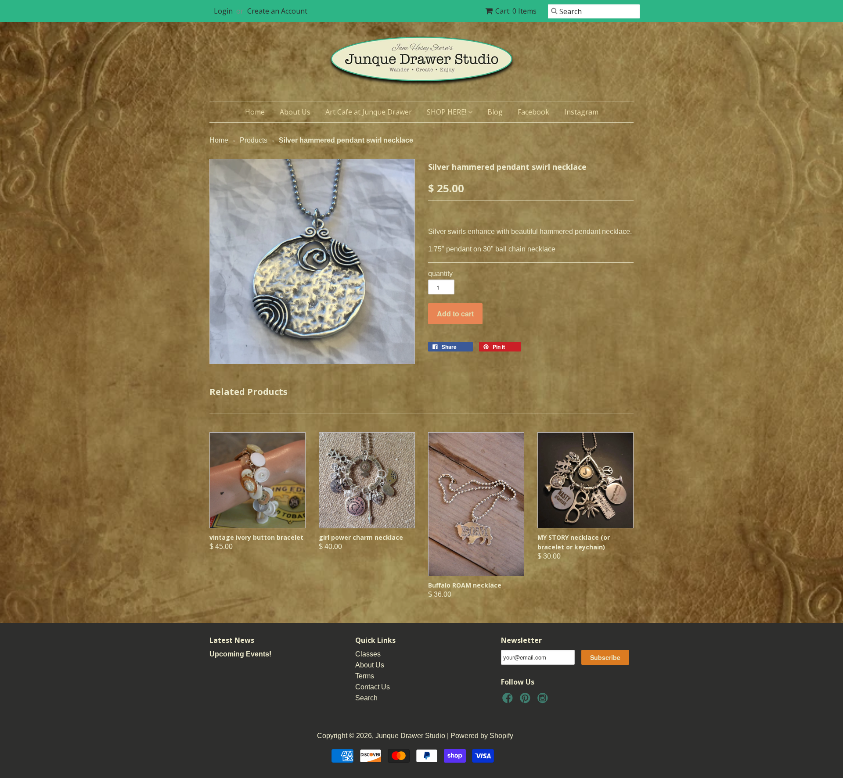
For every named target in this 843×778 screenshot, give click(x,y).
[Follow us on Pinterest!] (526, 700)
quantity (440, 273)
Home (255, 112)
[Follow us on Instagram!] (544, 700)
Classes (368, 654)
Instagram (581, 112)
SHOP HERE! (447, 112)
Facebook (533, 112)
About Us (295, 112)
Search (366, 698)
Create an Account (277, 11)
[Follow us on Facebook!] (508, 700)
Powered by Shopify (481, 735)
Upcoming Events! (240, 654)
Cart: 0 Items (516, 11)
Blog (495, 112)
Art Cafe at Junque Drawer (368, 112)
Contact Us (372, 687)
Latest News (231, 640)
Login (223, 11)
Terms (364, 676)
